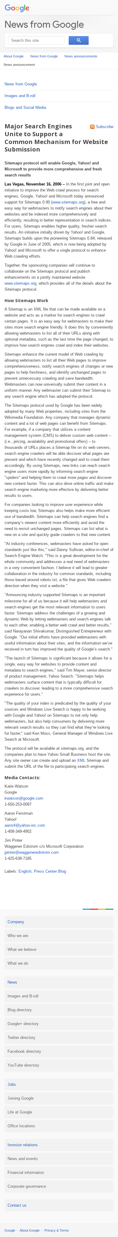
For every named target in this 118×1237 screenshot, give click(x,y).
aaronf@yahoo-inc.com (25, 825)
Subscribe (104, 126)
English (24, 871)
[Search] (79, 40)
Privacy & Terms (56, 1230)
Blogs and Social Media (25, 107)
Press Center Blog (50, 871)
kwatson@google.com (24, 798)
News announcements (80, 56)
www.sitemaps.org (68, 202)
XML (81, 760)
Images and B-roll (20, 95)
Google (10, 1230)
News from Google (44, 24)
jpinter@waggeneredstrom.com (32, 852)
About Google (14, 56)
